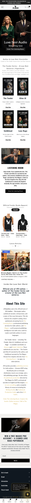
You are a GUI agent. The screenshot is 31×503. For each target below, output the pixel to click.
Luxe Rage (22, 130)
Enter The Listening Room (15, 49)
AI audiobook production (12, 378)
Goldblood (8, 130)
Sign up (15, 460)
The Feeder (8, 98)
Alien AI (22, 98)
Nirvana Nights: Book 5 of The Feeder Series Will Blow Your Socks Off (14, 273)
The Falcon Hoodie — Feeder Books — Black (21, 234)
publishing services (22, 366)
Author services (14, 401)
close (29, 2)
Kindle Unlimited (17, 347)
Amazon (6, 347)
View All (15, 210)
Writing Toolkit (10, 390)
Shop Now (8, 107)
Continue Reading (7, 279)
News (6, 251)
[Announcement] (14, 2)
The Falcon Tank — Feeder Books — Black (7, 234)
